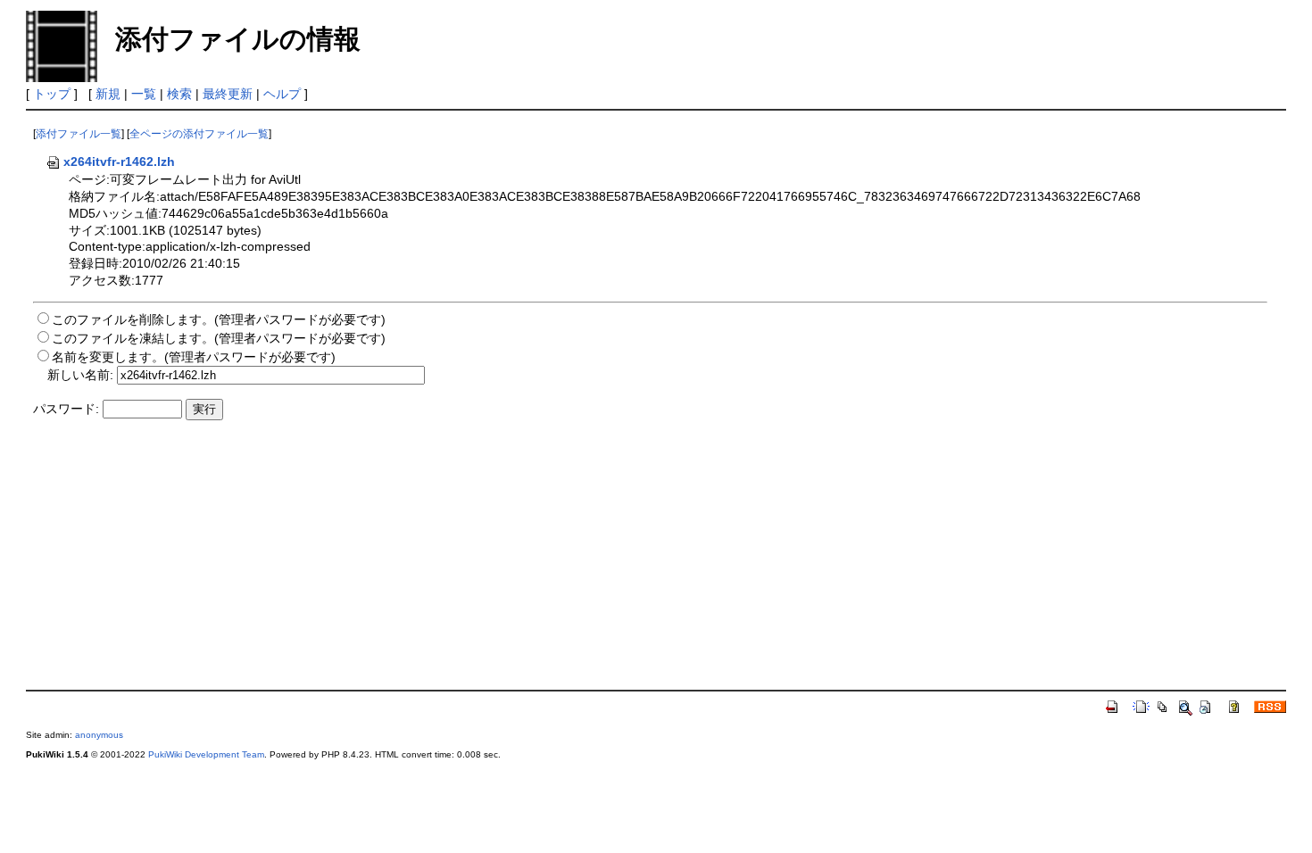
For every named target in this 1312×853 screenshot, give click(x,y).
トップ (52, 94)
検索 (179, 94)
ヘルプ (282, 94)
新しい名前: (80, 375)
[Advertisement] (568, 558)
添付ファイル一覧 (78, 133)
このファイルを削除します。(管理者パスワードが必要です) (219, 319)
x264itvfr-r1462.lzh (119, 161)
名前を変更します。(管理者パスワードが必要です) (194, 357)
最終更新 (228, 94)
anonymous (99, 735)
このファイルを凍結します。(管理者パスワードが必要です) (219, 338)
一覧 (143, 94)
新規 (107, 94)
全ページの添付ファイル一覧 (199, 133)
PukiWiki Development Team (206, 754)
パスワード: (66, 409)
